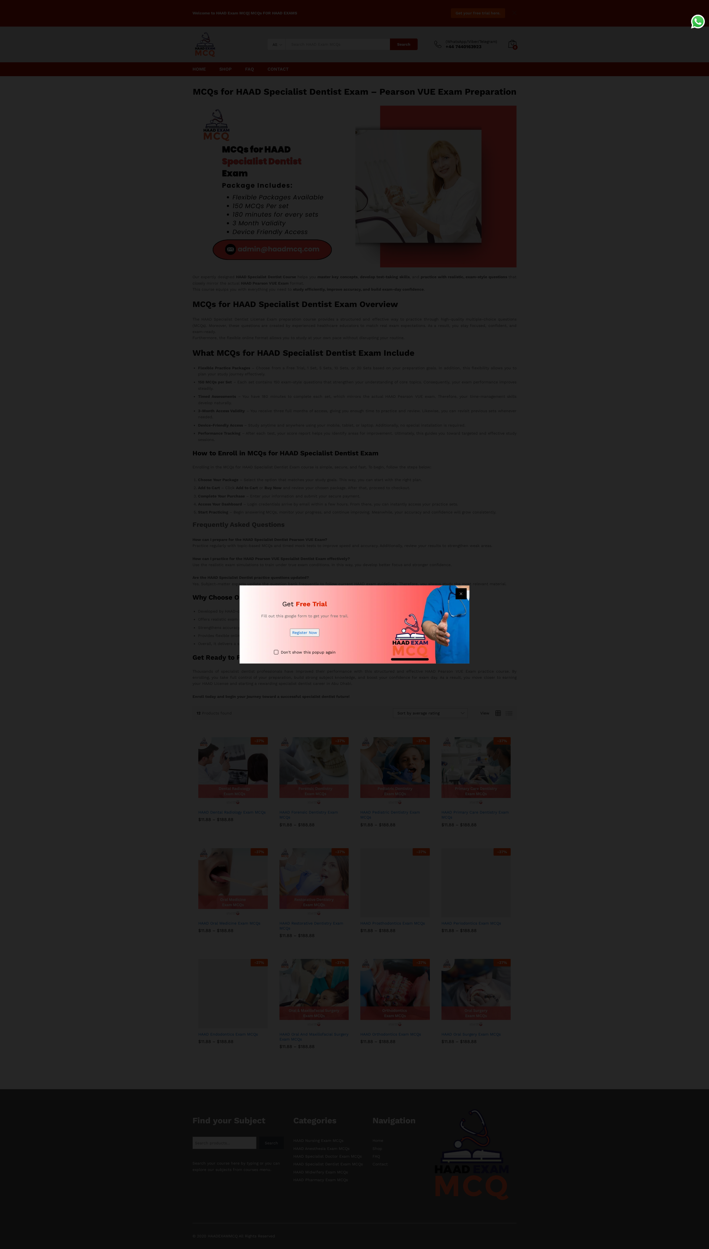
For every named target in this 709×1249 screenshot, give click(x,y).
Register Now (304, 632)
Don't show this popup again (308, 652)
